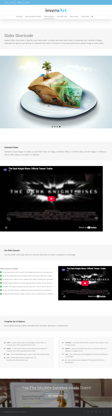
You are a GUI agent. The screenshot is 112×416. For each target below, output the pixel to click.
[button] (92, 16)
